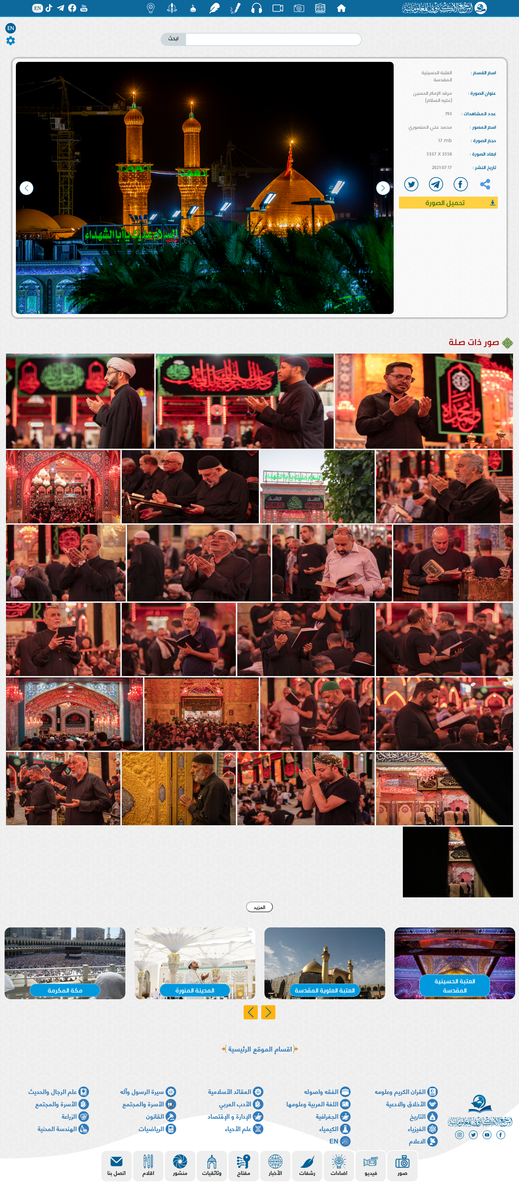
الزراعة (69, 1116)
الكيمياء (328, 1128)
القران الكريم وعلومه (400, 1091)
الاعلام (417, 1140)
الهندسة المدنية (57, 1128)
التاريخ (417, 1116)
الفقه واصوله (321, 1091)
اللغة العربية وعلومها (312, 1103)
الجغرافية (327, 1116)
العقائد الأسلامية (229, 1091)
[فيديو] (278, 8)
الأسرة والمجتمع (143, 1103)
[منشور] (172, 8)
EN (10, 28)
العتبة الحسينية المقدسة (437, 76)
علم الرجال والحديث (53, 1091)
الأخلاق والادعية (405, 1103)
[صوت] (256, 8)
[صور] (299, 8)
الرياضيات (151, 1128)
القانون (155, 1116)
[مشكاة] (193, 8)
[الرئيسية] (341, 8)
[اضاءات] (150, 8)
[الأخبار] (320, 8)
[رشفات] (214, 8)
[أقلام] (235, 8)
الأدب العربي (235, 1103)
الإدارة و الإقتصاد (229, 1116)
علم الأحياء (238, 1128)
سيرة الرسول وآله (142, 1091)
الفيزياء (416, 1128)
